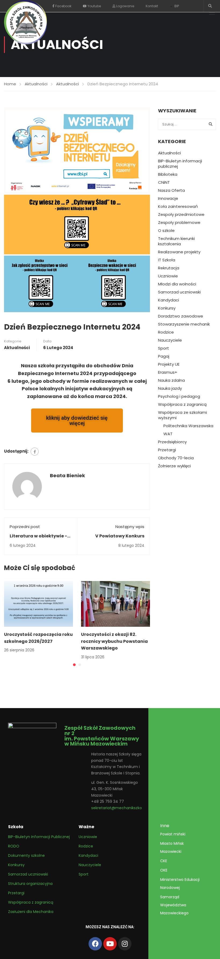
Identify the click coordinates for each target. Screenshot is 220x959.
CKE (163, 861)
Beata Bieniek (67, 475)
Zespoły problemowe (179, 222)
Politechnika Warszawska (188, 426)
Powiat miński (172, 834)
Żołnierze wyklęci (174, 466)
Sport (163, 348)
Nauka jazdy (170, 388)
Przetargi (167, 450)
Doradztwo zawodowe (180, 316)
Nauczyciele (170, 340)
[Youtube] (110, 943)
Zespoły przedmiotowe (181, 214)
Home (10, 84)
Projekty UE (168, 364)
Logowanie (124, 6)
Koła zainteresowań (178, 206)
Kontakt (152, 6)
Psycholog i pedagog (179, 396)
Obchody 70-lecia (176, 458)
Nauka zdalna (171, 380)
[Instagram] (124, 943)
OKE (163, 870)
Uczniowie (168, 276)
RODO (13, 846)
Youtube (94, 6)
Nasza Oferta (171, 190)
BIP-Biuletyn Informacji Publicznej (39, 836)
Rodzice (166, 332)
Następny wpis (129, 526)
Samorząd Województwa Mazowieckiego (174, 905)
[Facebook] (35, 452)
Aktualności (36, 84)
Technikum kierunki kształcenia (176, 241)
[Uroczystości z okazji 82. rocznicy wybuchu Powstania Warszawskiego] (115, 603)
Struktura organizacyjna (30, 883)
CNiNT (164, 182)
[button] (74, 664)
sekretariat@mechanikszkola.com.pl (125, 808)
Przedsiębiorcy (172, 442)
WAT (168, 434)
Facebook (62, 6)
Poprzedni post (25, 526)
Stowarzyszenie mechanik (184, 324)
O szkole (166, 230)
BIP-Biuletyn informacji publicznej (180, 163)
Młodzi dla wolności (177, 284)
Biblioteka (167, 174)
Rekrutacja (168, 268)
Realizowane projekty (179, 252)
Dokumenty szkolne (26, 855)
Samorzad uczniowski (179, 292)
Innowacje (168, 198)
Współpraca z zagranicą (182, 404)
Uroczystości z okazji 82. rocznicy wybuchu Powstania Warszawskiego (114, 641)
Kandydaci (168, 300)
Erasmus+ (167, 372)
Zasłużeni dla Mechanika (30, 911)
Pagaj (163, 356)
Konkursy (166, 308)
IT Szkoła (166, 260)
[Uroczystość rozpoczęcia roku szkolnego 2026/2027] (38, 603)
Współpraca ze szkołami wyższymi (182, 415)
